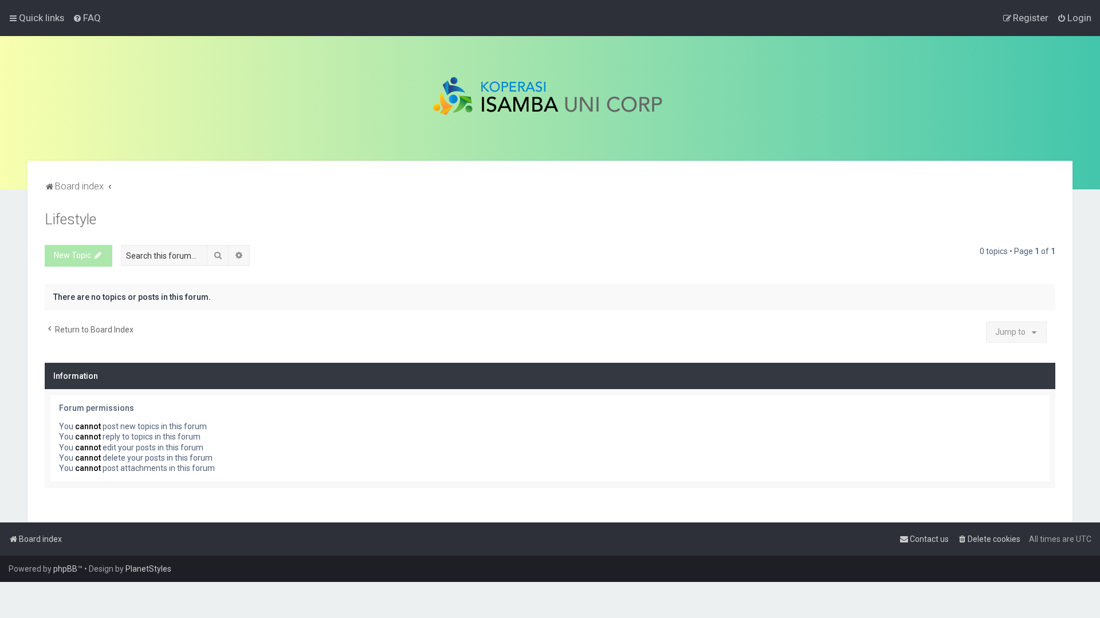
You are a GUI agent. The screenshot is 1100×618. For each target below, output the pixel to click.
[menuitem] (87, 18)
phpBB (65, 568)
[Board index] (550, 98)
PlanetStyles (148, 568)
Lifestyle (70, 219)
